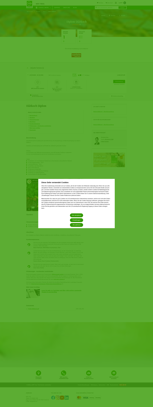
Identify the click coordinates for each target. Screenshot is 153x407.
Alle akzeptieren (76, 215)
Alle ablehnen (76, 225)
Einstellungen (76, 220)
